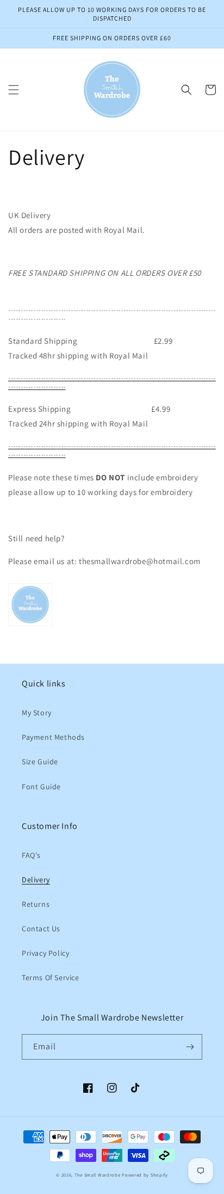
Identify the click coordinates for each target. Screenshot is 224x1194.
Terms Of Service (50, 977)
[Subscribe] (190, 1047)
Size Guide (40, 761)
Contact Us (41, 928)
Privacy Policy (45, 953)
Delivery (36, 879)
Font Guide (41, 786)
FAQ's (31, 855)
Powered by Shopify (145, 1175)
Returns (35, 904)
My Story (37, 712)
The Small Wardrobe (97, 1175)
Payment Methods (53, 737)
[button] (14, 90)
